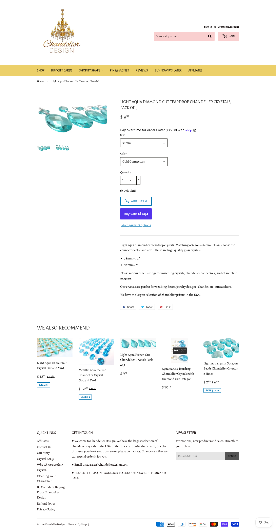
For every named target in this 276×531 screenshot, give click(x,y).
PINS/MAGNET (119, 70)
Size (122, 135)
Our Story (43, 453)
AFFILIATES (195, 70)
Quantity (125, 172)
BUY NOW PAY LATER (168, 70)
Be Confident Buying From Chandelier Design (51, 492)
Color (123, 153)
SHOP (40, 70)
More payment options (136, 225)
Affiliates (42, 441)
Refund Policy (46, 503)
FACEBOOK (110, 473)
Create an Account (228, 27)
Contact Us (44, 447)
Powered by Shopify (79, 524)
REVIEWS (142, 70)
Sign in (208, 27)
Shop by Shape (90, 70)
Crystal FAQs (45, 459)
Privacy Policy (46, 509)
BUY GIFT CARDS (62, 70)
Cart (231, 36)
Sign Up (232, 456)
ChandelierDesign (55, 524)
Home (40, 81)
